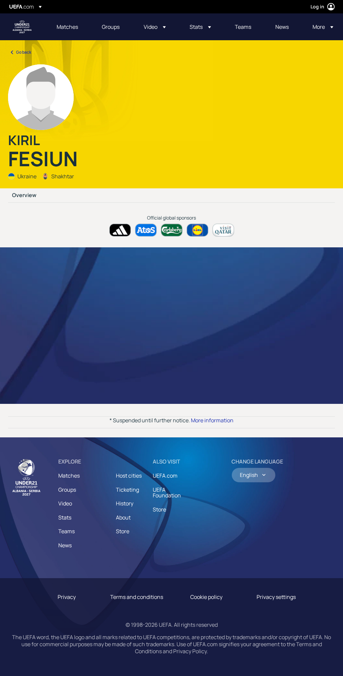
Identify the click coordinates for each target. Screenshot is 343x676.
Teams (66, 531)
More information (212, 420)
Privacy (67, 597)
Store (122, 531)
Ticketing (127, 489)
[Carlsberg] (172, 230)
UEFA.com (165, 475)
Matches (69, 475)
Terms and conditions (136, 597)
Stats (64, 517)
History (124, 503)
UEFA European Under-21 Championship (22, 26)
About (123, 517)
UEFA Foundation (167, 492)
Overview (24, 195)
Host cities (129, 475)
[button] (154, 26)
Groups (67, 489)
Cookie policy (206, 597)
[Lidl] (197, 230)
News (65, 545)
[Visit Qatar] (223, 230)
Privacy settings (276, 597)
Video (65, 503)
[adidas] (120, 230)
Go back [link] (23, 52)
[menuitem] (70, 26)
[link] (67, 26)
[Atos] (146, 230)
